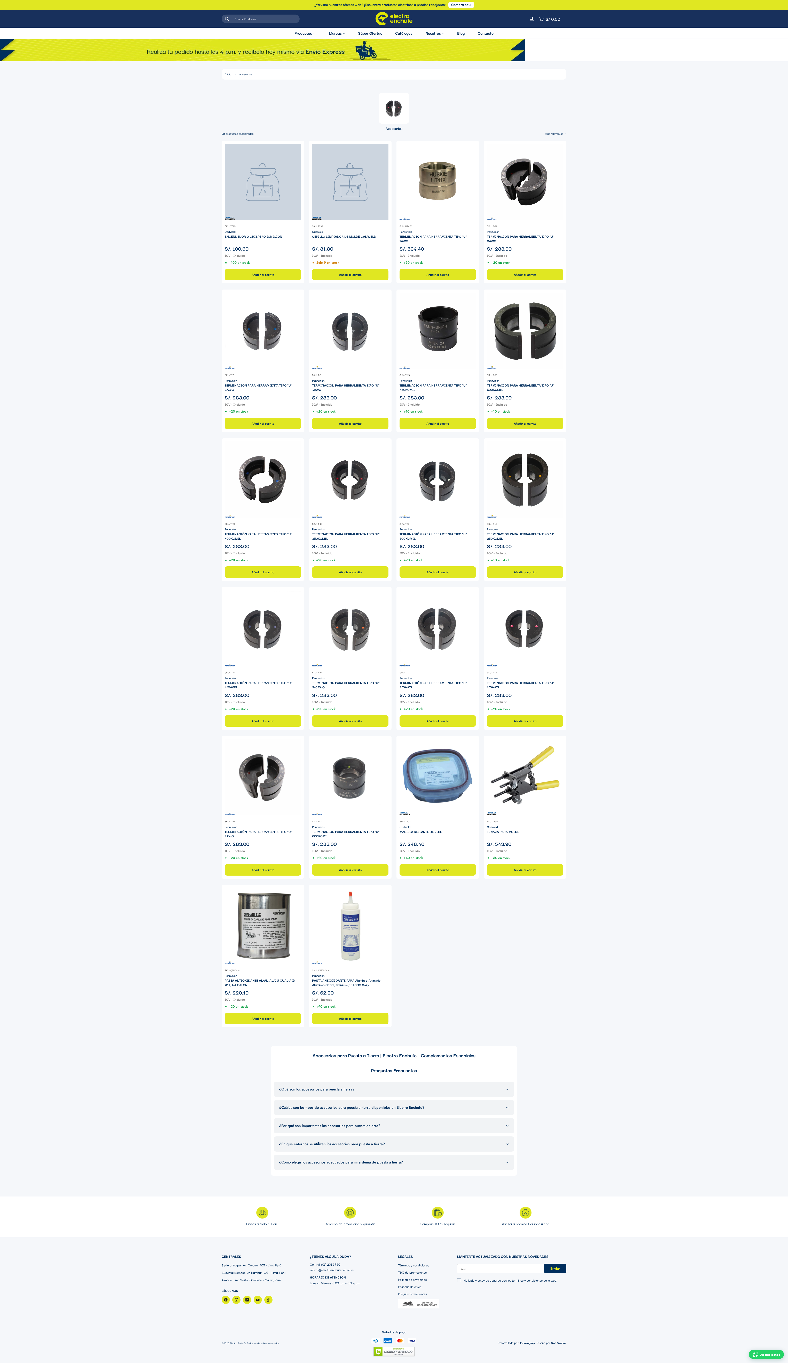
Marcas (335, 33)
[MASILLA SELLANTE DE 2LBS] (438, 777)
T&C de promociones (412, 1271)
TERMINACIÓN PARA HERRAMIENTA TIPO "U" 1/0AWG (520, 685)
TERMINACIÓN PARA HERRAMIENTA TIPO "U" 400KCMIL (258, 536)
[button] (766, 1354)
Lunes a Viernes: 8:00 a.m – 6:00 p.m (334, 1282)
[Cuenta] (531, 19)
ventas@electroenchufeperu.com (332, 1269)
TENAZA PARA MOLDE (503, 831)
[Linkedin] (247, 1300)
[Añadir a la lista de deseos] (297, 147)
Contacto (486, 33)
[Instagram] (236, 1300)
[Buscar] (227, 18)
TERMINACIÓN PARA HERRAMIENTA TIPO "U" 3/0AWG (345, 685)
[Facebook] (226, 1300)
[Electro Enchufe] (394, 19)
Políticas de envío (409, 1286)
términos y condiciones (527, 1279)
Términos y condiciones (413, 1264)
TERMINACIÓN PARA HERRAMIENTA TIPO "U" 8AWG (520, 238)
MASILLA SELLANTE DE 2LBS (421, 831)
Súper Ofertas (370, 33)
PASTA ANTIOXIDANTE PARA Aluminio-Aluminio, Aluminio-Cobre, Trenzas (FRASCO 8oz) (346, 982)
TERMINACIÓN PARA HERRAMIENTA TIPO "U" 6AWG (258, 387)
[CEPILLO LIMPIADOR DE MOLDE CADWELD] (350, 182)
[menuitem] (394, 112)
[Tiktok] (268, 1300)
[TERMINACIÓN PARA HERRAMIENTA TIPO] (438, 182)
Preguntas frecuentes (412, 1293)
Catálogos (403, 33)
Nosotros (433, 33)
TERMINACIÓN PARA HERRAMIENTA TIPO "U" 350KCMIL (345, 536)
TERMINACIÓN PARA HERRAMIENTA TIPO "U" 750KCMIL (433, 387)
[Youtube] (258, 1300)
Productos (303, 33)
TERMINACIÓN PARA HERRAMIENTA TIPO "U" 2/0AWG (433, 685)
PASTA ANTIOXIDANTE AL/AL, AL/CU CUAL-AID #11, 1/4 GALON (260, 982)
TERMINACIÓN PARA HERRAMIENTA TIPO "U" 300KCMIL (433, 536)
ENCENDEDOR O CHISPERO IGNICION (253, 236)
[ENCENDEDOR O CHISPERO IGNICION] (263, 182)
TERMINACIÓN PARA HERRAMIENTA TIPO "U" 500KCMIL (520, 387)
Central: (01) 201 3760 (325, 1263)
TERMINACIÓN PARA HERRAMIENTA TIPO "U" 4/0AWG (258, 685)
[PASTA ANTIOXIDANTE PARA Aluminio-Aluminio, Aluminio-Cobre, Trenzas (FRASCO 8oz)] (350, 926)
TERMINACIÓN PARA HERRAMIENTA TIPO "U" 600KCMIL (345, 833)
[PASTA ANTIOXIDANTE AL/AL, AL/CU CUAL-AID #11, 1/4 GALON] (263, 926)
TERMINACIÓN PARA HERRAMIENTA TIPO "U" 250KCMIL (520, 536)
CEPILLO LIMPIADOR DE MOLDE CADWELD (344, 236)
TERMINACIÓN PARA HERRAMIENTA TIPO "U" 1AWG (433, 238)
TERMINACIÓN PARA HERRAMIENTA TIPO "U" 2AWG (258, 833)
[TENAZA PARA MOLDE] (525, 777)
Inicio (228, 74)
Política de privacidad (412, 1279)
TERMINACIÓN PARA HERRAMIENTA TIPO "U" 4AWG (345, 387)
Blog (461, 33)
